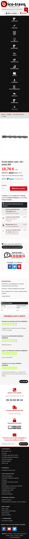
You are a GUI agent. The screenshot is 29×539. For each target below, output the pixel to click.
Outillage (9, 114)
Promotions (14, 102)
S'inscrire (24, 444)
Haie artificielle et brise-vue (9, 488)
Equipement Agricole (7, 494)
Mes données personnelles (9, 510)
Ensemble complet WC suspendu (10, 478)
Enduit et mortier (6, 492)
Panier (25, 12)
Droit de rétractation (7, 459)
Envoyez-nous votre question (11, 247)
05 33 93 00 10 (14, 400)
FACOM (4, 484)
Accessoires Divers (18, 114)
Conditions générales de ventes (10, 455)
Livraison (4, 453)
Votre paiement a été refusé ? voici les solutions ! (14, 501)
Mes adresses (5, 512)
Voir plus (23, 381)
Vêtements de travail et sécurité (10, 482)
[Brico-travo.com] (13, 4)
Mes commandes (6, 514)
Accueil (3, 114)
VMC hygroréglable (7, 476)
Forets (4, 116)
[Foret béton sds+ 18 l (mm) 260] (14, 137)
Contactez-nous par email (8, 470)
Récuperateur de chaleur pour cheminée (12, 486)
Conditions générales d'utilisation (10, 457)
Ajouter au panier (19, 188)
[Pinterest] (19, 266)
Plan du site (5, 463)
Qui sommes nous (6, 451)
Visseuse (4, 480)
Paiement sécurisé (6, 499)
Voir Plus (14, 109)
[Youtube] (9, 529)
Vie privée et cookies (7, 520)
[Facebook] (10, 266)
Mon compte (12, 13)
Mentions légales (6, 461)
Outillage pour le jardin (7, 490)
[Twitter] (14, 266)
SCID (20, 173)
